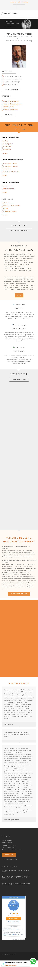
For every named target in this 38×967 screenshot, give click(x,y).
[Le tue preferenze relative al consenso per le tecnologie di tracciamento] (3, 964)
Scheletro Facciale (4, 238)
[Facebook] (19, 7)
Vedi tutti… (5, 153)
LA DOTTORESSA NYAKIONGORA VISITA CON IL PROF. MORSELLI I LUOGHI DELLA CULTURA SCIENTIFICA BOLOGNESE (15, 878)
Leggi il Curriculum (11, 90)
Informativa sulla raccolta (9, 965)
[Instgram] (23, 7)
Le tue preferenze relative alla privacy (17, 962)
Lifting (33, 236)
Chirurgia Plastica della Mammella (12, 159)
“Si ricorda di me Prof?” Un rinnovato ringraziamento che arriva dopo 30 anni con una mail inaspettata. (16, 884)
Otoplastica (14, 236)
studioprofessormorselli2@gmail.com (12, 850)
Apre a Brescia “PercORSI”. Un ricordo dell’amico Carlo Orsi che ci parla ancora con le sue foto (19, 460)
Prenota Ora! (9, 854)
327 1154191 (14, 845)
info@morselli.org (23, 2)
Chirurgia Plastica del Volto (10, 137)
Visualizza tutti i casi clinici (19, 230)
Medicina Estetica (7, 199)
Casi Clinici (9, 114)
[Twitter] (15, 7)
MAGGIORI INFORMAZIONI (19, 593)
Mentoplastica (24, 237)
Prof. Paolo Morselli (21, 939)
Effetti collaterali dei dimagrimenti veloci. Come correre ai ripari (17, 409)
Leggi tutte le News (19, 379)
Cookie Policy (5, 859)
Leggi (19, 295)
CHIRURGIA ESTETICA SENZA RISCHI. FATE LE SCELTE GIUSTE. (15, 871)
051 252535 (13, 2)
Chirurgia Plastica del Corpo (10, 182)
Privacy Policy (13, 859)
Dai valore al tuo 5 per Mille (13, 510)
